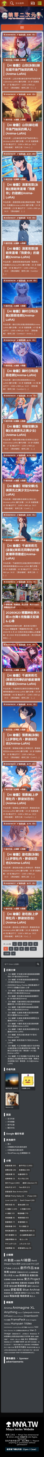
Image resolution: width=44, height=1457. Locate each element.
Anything (10, 1312)
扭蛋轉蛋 (8, 1248)
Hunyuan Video (21, 1323)
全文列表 (11, 1119)
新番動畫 (21, 1222)
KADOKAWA (8, 1327)
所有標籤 (11, 1122)
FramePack (18, 1319)
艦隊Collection (28, 1183)
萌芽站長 (22, 34)
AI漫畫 (8, 1213)
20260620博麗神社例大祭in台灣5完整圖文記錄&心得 (22, 616)
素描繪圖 (8, 1218)
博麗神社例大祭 (9, 607)
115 (33, 949)
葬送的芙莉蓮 (31, 1347)
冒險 (32, 1336)
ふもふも (22, 1244)
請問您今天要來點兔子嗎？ (25, 1350)
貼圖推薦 (21, 1174)
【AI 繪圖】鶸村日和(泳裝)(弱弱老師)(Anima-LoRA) (22, 315)
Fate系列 (22, 1187)
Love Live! (9, 1200)
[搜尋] (38, 964)
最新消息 (8, 1205)
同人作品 (25, 604)
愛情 (26, 1342)
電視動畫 (21, 1218)
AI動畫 (22, 60)
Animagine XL (23, 1307)
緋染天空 (8, 1187)
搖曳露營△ (34, 1342)
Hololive (7, 1324)
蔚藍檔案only (23, 1248)
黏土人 (22, 1239)
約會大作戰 (10, 1347)
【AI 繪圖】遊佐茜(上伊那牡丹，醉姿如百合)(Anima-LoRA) (22, 918)
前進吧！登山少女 (15, 1339)
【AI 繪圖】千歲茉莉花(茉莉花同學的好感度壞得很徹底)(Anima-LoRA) (23, 679)
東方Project (34, 604)
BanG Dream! (25, 1200)
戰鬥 (29, 1342)
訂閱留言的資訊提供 (15, 1150)
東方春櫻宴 (9, 1235)
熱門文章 (11, 1125)
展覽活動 (9, 604)
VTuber (30, 1196)
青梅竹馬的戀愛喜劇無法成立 (25, 1352)
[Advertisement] (22, 1379)
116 (7, 953)
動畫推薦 (8, 1165)
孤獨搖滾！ (34, 1339)
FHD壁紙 (7, 1320)
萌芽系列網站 (20, 1347)
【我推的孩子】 (16, 1333)
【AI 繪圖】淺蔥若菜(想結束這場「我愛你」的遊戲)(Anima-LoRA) (22, 252)
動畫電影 (8, 1222)
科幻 (5, 1347)
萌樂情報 (8, 1178)
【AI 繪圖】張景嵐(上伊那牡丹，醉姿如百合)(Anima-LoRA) (22, 799)
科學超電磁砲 (35, 1344)
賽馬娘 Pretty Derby (13, 1196)
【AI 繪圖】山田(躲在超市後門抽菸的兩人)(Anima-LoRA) (22, 129)
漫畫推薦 (8, 1174)
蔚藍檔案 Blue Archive (14, 1192)
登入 (9, 1144)
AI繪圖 (16, 60)
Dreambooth (31, 1316)
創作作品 (9, 60)
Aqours (20, 1312)
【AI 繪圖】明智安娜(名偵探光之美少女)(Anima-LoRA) (22, 490)
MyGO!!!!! (31, 1327)
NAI (36, 1327)
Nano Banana (8, 1330)
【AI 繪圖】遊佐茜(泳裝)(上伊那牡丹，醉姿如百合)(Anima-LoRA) (22, 858)
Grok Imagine (31, 1320)
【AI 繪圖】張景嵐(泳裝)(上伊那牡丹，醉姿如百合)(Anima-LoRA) (22, 739)
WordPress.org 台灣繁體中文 (19, 1153)
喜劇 (22, 1339)
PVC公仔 (9, 1244)
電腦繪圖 (21, 1213)
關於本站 (11, 1128)
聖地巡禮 (21, 1205)
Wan (32, 1330)
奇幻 (26, 1339)
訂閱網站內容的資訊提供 (17, 1147)
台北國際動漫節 (26, 1235)
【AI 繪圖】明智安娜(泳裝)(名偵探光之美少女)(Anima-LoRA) (22, 430)
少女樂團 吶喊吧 (18, 1342)
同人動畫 (22, 1226)
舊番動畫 (8, 1226)
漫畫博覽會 (9, 1239)
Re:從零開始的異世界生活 (21, 1330)
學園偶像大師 (8, 1342)
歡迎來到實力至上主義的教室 (22, 1344)
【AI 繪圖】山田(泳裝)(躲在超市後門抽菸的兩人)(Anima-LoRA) (23, 69)
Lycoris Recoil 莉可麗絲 (20, 1327)
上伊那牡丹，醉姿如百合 (29, 1333)
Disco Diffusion (18, 1316)
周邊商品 (17, 604)
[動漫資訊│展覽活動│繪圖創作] (22, 18)
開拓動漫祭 (9, 1231)
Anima (8, 1308)
